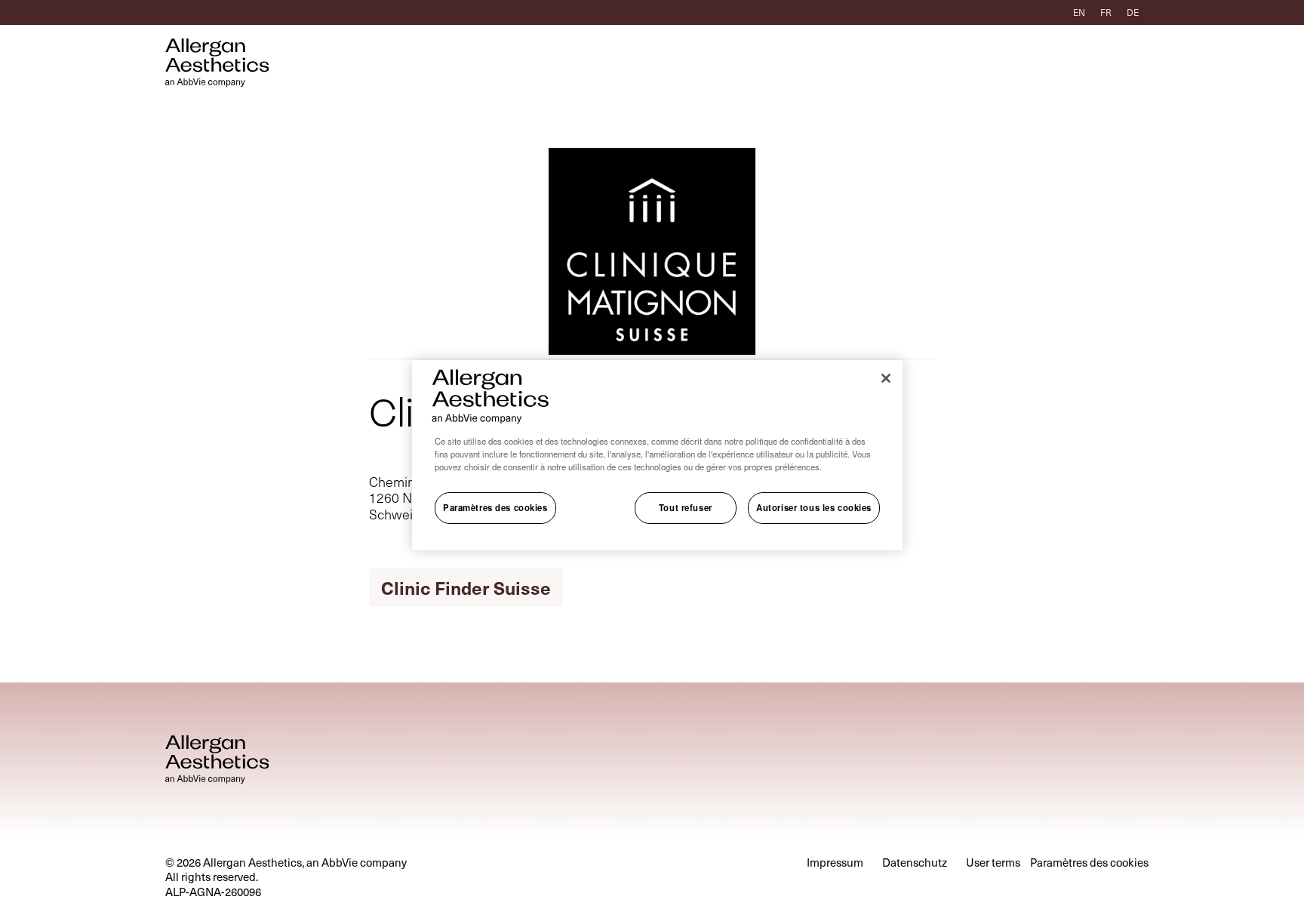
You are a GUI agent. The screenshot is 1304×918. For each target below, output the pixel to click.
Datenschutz (914, 862)
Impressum (835, 862)
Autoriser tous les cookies (814, 508)
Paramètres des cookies (495, 508)
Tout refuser (685, 508)
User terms (993, 862)
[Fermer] (886, 378)
